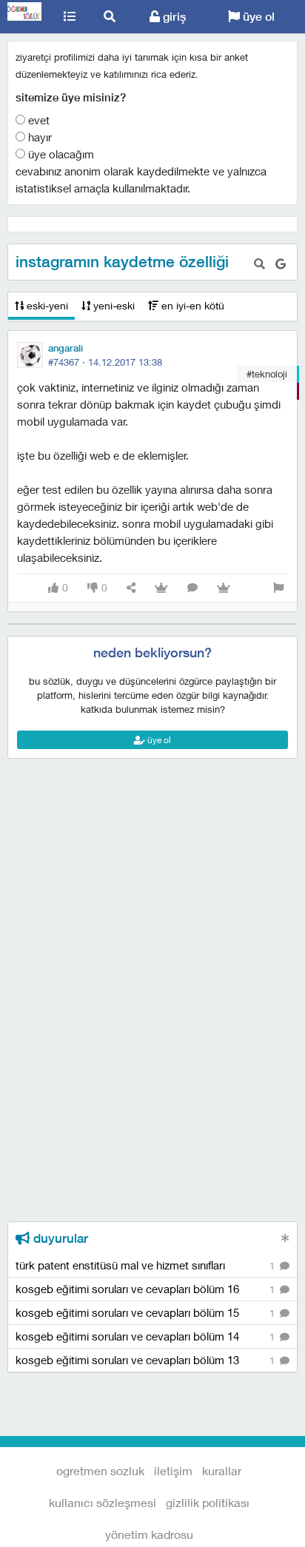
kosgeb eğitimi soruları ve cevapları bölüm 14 (147, 1336)
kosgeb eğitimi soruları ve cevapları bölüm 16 (147, 1288)
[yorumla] (192, 588)
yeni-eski (112, 305)
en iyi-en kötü (191, 305)
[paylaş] (131, 588)
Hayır (38, 137)
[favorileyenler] (223, 588)
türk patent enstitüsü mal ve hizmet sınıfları (147, 1265)
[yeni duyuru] (285, 1238)
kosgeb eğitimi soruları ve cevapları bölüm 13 (147, 1359)
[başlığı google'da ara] (280, 264)
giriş (173, 17)
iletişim (173, 1470)
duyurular (59, 1238)
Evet (37, 120)
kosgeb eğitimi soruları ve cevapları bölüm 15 (147, 1312)
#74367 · (105, 362)
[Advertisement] (152, 826)
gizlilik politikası (207, 1502)
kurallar (221, 1470)
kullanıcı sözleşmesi (102, 1502)
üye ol (257, 17)
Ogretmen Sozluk (24, 17)
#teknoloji (267, 374)
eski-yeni (46, 305)
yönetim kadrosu (149, 1534)
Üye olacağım (59, 154)
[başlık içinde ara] (259, 264)
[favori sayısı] (161, 588)
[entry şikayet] (278, 588)
